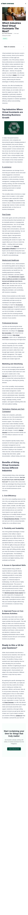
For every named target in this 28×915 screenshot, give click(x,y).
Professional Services (10, 323)
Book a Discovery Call (14, 748)
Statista (11, 200)
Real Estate (6, 214)
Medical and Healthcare (10, 260)
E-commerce (6, 167)
